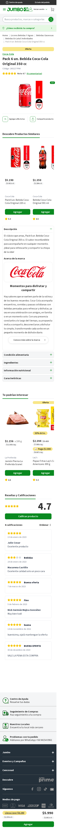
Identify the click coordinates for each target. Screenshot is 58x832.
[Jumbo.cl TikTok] (45, 789)
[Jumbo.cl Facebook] (32, 789)
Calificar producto (28, 516)
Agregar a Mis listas (17, 119)
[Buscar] (50, 19)
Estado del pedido (42, 2)
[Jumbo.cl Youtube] (52, 789)
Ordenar (43, 525)
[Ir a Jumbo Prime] (46, 779)
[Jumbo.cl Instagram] (39, 789)
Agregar (28, 824)
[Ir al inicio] (18, 9)
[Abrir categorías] (4, 9)
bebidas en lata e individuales (19, 38)
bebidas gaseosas (45, 35)
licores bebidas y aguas (22, 35)
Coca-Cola (8, 54)
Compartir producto (45, 119)
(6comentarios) (34, 73)
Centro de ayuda (15, 2)
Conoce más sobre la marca (26, 340)
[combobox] (28, 19)
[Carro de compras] (52, 9)
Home (5, 35)
